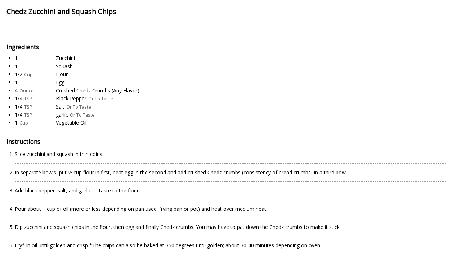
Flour (62, 74)
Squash (64, 66)
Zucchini (65, 58)
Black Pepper (71, 98)
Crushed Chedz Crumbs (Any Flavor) (97, 90)
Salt (60, 106)
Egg (60, 82)
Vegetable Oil (71, 122)
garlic (62, 114)
